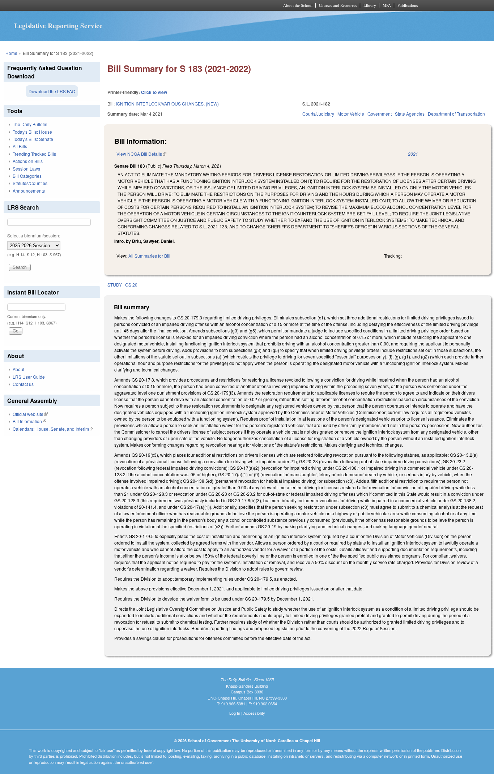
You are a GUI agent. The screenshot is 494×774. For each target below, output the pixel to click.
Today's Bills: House (32, 132)
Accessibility (254, 713)
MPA (387, 5)
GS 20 (131, 284)
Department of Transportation (456, 114)
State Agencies (410, 114)
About (18, 369)
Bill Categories (27, 176)
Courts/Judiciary (318, 114)
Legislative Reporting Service (58, 26)
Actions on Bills (28, 161)
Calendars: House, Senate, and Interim (53, 429)
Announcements (29, 191)
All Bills (20, 146)
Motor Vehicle (350, 114)
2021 (413, 154)
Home (11, 53)
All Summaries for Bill (149, 256)
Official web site (30, 414)
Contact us (23, 384)
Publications (407, 5)
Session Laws (26, 168)
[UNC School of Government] (151, 5)
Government (379, 114)
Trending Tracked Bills (34, 154)
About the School (297, 5)
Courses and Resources (338, 5)
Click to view (154, 92)
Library (369, 5)
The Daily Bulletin (30, 124)
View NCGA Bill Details (141, 154)
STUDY (114, 284)
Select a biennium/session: (33, 235)
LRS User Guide (29, 377)
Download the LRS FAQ (52, 91)
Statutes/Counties (30, 183)
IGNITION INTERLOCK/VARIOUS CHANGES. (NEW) (167, 103)
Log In (234, 713)
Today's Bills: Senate (33, 139)
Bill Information (29, 421)
